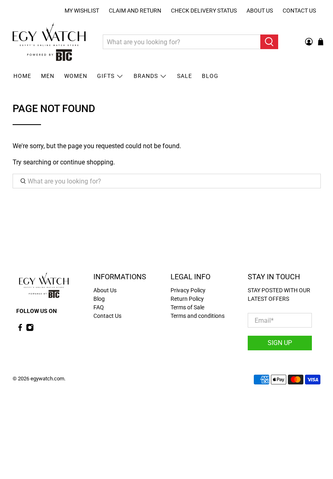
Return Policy (187, 299)
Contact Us (299, 10)
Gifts (106, 76)
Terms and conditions (198, 316)
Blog (210, 76)
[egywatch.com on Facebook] (20, 329)
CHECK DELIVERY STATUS (204, 10)
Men (47, 76)
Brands (146, 76)
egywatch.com (47, 378)
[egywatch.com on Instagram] (30, 329)
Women (75, 76)
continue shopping (86, 162)
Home (22, 76)
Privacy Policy (188, 290)
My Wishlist (82, 10)
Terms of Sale (187, 307)
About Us (260, 10)
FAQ (98, 307)
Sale (184, 76)
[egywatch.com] (49, 42)
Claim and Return (135, 10)
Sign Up (280, 343)
